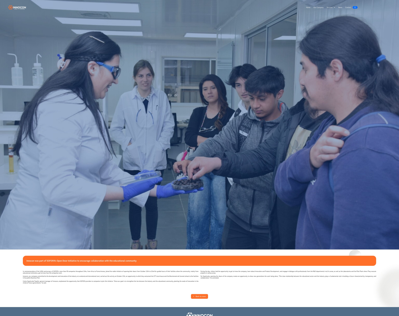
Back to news (201, 296)
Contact (348, 7)
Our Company (318, 7)
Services (330, 7)
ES (355, 7)
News (340, 7)
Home (308, 7)
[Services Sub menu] (334, 7)
